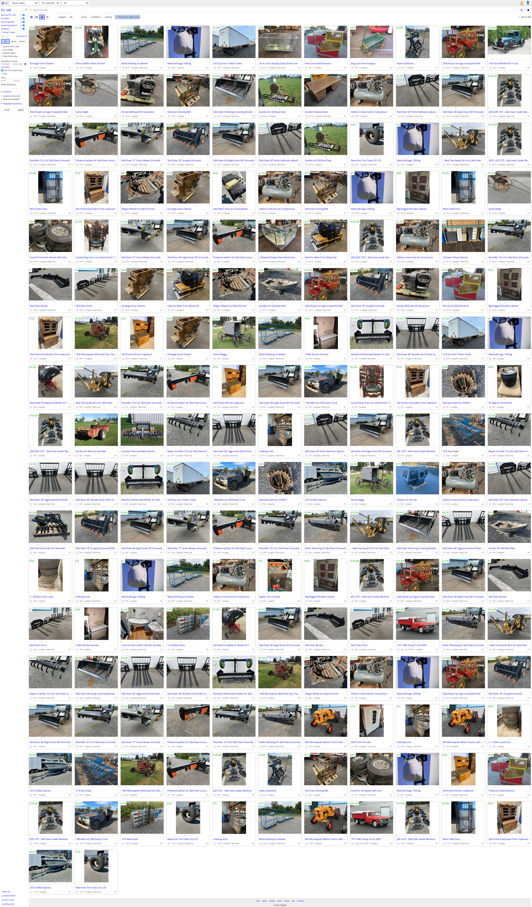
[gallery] (42, 17)
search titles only (11, 46)
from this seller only (12, 70)
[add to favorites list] (31, 67)
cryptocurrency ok (11, 96)
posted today (9, 53)
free (5, 73)
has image (8, 49)
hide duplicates (10, 56)
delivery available (11, 99)
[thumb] (36, 17)
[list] (31, 17)
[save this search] (528, 10)
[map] (47, 17)
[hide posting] (69, 67)
